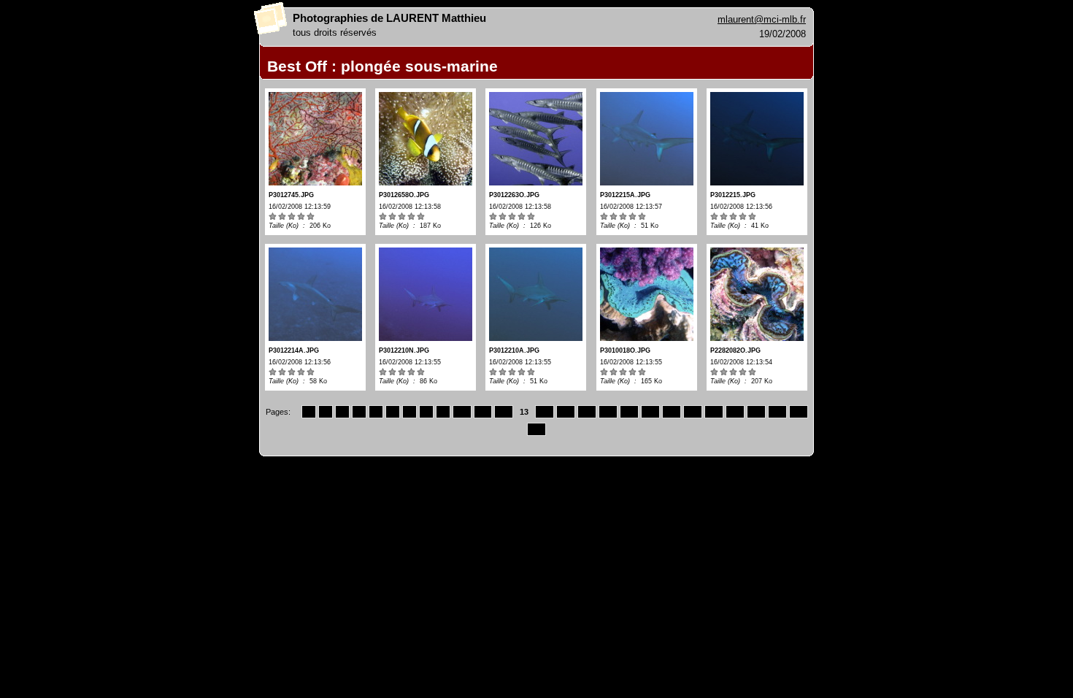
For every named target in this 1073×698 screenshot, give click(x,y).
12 (503, 411)
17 (608, 411)
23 (735, 411)
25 (777, 411)
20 (671, 411)
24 (756, 411)
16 (586, 411)
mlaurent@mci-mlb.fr (762, 19)
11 (483, 411)
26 (798, 411)
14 (544, 411)
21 (692, 411)
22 (713, 411)
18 (629, 411)
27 (536, 429)
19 (650, 411)
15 (565, 411)
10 (462, 411)
